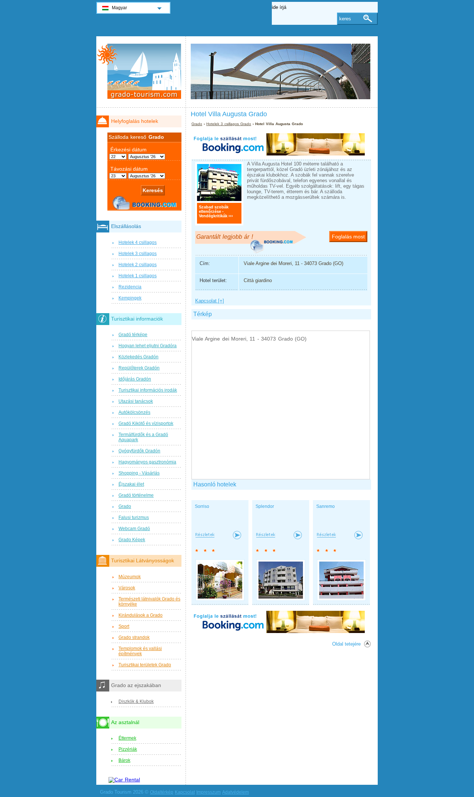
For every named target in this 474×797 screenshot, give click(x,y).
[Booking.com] (278, 154)
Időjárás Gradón (134, 379)
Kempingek (129, 298)
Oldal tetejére (346, 644)
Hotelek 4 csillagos (137, 242)
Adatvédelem (235, 792)
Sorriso (202, 506)
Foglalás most (348, 237)
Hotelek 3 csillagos (137, 253)
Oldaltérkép (161, 792)
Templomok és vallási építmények (140, 651)
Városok (126, 587)
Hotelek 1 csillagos (137, 275)
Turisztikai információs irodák (147, 390)
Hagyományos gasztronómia (147, 462)
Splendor (265, 506)
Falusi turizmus (133, 517)
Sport (123, 626)
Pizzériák (127, 749)
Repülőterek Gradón (139, 368)
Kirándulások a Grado (140, 615)
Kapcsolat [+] (209, 301)
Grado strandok (134, 637)
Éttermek (127, 738)
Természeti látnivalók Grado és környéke (149, 601)
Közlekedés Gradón (138, 356)
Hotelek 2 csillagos (137, 264)
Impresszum (208, 792)
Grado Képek (131, 539)
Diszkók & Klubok (136, 701)
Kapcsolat (185, 792)
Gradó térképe (132, 334)
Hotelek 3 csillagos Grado (228, 124)
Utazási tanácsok (135, 401)
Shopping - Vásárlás (139, 473)
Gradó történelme (136, 495)
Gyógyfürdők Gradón (139, 450)
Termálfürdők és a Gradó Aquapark (143, 437)
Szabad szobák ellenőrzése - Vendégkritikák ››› (216, 211)
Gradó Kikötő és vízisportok (145, 423)
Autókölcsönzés (134, 412)
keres (345, 18)
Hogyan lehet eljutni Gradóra (147, 345)
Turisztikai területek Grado (144, 664)
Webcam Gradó (134, 528)
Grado (196, 124)
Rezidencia (129, 286)
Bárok (124, 760)
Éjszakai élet (131, 484)
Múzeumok (129, 576)
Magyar (119, 7)
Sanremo (325, 506)
